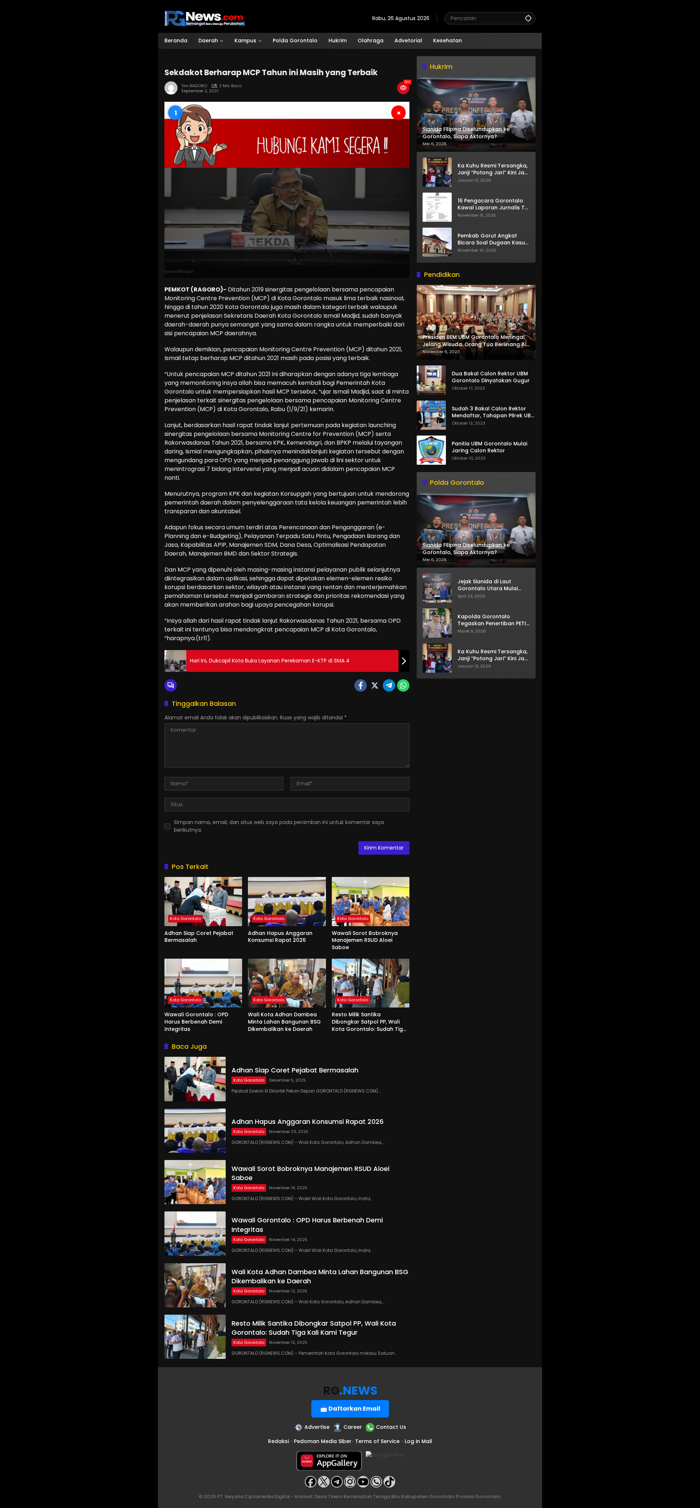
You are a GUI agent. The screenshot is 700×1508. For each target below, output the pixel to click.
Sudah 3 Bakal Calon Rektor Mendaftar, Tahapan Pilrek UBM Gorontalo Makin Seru (493, 412)
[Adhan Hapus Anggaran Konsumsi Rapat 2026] (287, 901)
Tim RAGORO (194, 86)
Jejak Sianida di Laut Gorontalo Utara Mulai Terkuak (488, 585)
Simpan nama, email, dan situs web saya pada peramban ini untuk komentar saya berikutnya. (279, 826)
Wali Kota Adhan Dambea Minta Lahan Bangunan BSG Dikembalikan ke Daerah (284, 1021)
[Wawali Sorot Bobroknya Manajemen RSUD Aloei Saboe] (370, 901)
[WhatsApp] (403, 685)
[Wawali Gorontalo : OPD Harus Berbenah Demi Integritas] (203, 983)
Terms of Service (377, 1441)
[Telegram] (389, 685)
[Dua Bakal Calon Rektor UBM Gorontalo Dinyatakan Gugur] (431, 380)
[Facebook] (360, 685)
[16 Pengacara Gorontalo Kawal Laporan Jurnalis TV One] (437, 207)
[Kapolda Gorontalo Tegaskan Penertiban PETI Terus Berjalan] (437, 623)
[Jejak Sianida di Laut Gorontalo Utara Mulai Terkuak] (437, 588)
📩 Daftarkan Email (350, 1408)
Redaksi (278, 1441)
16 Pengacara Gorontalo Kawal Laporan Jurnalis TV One (493, 204)
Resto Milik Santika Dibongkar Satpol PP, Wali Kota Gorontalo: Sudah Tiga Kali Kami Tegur (369, 1022)
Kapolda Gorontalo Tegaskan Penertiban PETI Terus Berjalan (492, 620)
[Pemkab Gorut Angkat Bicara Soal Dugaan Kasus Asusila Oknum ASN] (437, 242)
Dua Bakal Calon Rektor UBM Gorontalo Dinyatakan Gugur (491, 377)
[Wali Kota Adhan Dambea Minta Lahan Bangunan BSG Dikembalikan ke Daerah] (287, 983)
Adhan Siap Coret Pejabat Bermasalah (198, 937)
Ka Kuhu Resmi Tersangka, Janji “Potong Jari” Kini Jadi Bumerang (493, 169)
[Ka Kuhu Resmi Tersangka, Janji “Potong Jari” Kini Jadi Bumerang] (437, 172)
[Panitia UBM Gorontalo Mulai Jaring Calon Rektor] (431, 450)
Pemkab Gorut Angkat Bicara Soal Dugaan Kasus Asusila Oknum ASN (493, 239)
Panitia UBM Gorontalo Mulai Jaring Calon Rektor (489, 447)
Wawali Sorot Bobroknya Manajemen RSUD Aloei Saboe (365, 940)
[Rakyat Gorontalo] (204, 18)
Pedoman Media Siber (322, 1441)
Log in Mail (418, 1441)
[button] (528, 18)
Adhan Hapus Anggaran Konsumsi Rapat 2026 (280, 937)
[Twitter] (375, 685)
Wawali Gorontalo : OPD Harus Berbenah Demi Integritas (196, 1021)
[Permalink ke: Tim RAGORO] (172, 87)
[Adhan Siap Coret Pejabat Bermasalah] (203, 901)
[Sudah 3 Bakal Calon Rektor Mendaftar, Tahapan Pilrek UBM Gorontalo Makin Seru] (431, 415)
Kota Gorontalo (185, 918)
